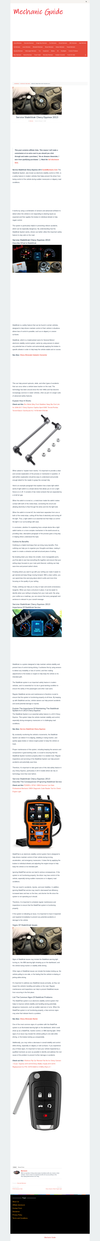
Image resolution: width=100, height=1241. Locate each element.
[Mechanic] (16, 1172)
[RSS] (86, 1)
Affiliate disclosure (18, 1205)
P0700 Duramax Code (17, 1188)
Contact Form (17, 1208)
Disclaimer (16, 1211)
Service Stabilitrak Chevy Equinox (32, 729)
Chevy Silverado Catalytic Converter (33, 355)
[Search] (86, 55)
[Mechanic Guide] (38, 11)
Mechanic (24, 1171)
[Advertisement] (59, 29)
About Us (15, 1201)
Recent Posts (21, 1167)
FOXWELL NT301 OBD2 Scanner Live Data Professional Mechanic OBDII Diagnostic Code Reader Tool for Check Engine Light (36, 788)
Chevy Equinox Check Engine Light (54, 1188)
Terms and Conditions (20, 1218)
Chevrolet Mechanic (21, 1183)
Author (14, 1167)
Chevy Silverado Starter (29, 1019)
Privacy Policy (17, 1215)
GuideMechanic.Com (50, 170)
